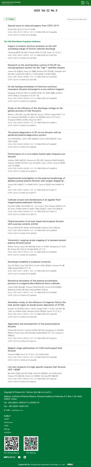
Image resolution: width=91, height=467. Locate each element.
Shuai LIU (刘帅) (42, 247)
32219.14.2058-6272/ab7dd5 (25, 80)
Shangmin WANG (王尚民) (18, 120)
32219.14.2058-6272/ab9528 (25, 233)
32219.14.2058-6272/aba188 (25, 317)
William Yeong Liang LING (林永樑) (21, 247)
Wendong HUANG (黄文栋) (18, 290)
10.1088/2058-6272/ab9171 (45, 190)
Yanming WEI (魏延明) (49, 376)
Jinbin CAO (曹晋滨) (55, 209)
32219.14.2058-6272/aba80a (25, 35)
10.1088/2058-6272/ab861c (45, 123)
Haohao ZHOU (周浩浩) (51, 228)
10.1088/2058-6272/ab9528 (45, 230)
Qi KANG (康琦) (50, 74)
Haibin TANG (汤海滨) (37, 209)
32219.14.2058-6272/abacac (24, 382)
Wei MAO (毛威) (14, 373)
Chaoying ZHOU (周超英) (36, 311)
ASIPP (6, 419)
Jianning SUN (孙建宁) (20, 117)
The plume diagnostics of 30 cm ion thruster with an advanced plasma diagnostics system (34, 133)
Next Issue (83, 19)
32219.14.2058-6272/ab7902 (25, 58)
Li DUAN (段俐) (37, 74)
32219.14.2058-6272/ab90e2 (24, 255)
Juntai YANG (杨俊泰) (30, 139)
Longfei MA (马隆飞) (23, 74)
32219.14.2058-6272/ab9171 (25, 193)
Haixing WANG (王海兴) (38, 290)
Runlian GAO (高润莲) (45, 71)
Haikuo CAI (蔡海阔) (37, 117)
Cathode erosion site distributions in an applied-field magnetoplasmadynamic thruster (34, 201)
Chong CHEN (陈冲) (15, 228)
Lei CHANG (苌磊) (35, 93)
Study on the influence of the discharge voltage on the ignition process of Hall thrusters (35, 109)
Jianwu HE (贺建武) (15, 71)
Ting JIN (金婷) (34, 163)
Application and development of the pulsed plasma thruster (34, 325)
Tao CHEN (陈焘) (14, 139)
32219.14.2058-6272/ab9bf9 (24, 274)
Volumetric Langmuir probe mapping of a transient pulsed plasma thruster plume (37, 241)
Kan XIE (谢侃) (13, 265)
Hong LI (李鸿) (43, 114)
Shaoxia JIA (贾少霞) (35, 160)
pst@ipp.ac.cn (17, 410)
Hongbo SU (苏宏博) (16, 309)
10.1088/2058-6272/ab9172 (45, 211)
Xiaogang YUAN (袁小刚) (17, 93)
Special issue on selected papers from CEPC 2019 (33, 25)
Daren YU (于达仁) (54, 52)
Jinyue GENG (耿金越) (16, 287)
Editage (7, 429)
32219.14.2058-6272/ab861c (24, 125)
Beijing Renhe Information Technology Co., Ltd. (48, 464)
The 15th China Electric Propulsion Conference (22, 41)
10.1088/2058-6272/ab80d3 (45, 98)
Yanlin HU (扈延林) (40, 373)
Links (6, 416)
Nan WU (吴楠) (26, 373)
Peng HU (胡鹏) (14, 354)
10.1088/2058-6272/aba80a (45, 32)
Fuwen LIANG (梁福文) (43, 265)
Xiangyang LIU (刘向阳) (54, 330)
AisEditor (7, 432)
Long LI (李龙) (46, 163)
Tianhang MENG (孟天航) (18, 52)
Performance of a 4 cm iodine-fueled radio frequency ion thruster (36, 155)
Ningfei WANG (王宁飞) (37, 249)
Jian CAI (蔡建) (14, 166)
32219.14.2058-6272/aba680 (25, 360)
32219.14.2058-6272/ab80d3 (25, 101)
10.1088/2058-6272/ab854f (45, 144)
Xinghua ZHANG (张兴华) (18, 163)
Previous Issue (73, 19)
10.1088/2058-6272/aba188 (45, 314)
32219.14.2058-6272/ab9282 (25, 295)
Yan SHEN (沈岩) (42, 354)
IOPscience (8, 422)
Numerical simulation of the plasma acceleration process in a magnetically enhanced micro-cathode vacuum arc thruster (34, 282)
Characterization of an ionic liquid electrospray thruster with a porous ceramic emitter (36, 222)
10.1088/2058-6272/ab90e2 (45, 252)
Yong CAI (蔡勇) (59, 163)
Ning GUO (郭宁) (35, 120)
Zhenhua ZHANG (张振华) (54, 160)
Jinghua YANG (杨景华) (17, 160)
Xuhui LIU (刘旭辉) (32, 376)
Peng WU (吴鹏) (14, 206)
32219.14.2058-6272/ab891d (25, 171)
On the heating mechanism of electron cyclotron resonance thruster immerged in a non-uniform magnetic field (36, 88)
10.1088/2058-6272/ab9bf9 (45, 271)
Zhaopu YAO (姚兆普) (16, 376)
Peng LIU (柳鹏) (30, 71)
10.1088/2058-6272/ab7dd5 (45, 77)
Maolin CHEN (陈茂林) (32, 228)
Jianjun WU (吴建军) (16, 185)
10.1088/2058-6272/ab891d (45, 168)
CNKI (6, 426)
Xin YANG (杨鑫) (49, 93)
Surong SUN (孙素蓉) (53, 287)
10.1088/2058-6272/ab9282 (45, 292)
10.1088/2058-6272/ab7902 (45, 55)
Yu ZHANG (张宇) (31, 185)
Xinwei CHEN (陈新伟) (47, 139)
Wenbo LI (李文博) (15, 114)
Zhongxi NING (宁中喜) (37, 52)
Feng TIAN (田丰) (26, 265)
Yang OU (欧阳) (45, 185)
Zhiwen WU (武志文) (16, 29)
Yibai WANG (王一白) (29, 206)
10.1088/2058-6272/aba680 (45, 357)
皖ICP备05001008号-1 (43, 392)
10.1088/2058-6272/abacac (45, 379)
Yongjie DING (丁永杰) (45, 309)
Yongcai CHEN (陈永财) (35, 287)
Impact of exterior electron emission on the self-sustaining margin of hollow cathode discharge (32, 47)
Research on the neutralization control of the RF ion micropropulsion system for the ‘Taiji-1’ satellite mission (36, 66)
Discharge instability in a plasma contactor (29, 261)
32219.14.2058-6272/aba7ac (24, 341)
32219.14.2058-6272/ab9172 (25, 214)
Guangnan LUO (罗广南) (29, 96)
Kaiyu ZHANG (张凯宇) (20, 209)
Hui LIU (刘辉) (29, 29)
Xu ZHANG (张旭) (19, 311)
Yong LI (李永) (43, 206)
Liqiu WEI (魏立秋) (30, 114)
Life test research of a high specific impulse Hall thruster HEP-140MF (37, 368)
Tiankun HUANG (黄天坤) (34, 330)
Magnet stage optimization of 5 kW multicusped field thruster (35, 349)
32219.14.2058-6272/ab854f (24, 147)
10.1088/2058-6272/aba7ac (45, 338)
